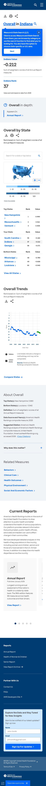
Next (12, 51)
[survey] (3, 783)
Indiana (26, 24)
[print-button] (11, 16)
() (24, 436)
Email (7, 736)
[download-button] (5, 16)
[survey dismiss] (26, 783)
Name (7, 727)
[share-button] (16, 16)
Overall (9, 23)
